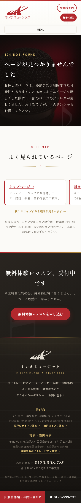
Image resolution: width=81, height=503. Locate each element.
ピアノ (27, 383)
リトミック (42, 383)
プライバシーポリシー (30, 395)
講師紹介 (68, 383)
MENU (40, 30)
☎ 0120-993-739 (63, 497)
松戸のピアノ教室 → (55, 425)
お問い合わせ (56, 395)
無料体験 (68, 17)
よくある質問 (30, 389)
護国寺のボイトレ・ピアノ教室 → (40, 451)
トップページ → (21, 186)
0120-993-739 (50, 462)
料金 (56, 383)
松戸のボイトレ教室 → (27, 425)
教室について (51, 389)
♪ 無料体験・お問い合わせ (22, 497)
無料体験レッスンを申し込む (40, 313)
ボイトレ (13, 383)
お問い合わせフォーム (56, 227)
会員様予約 (67, 8)
